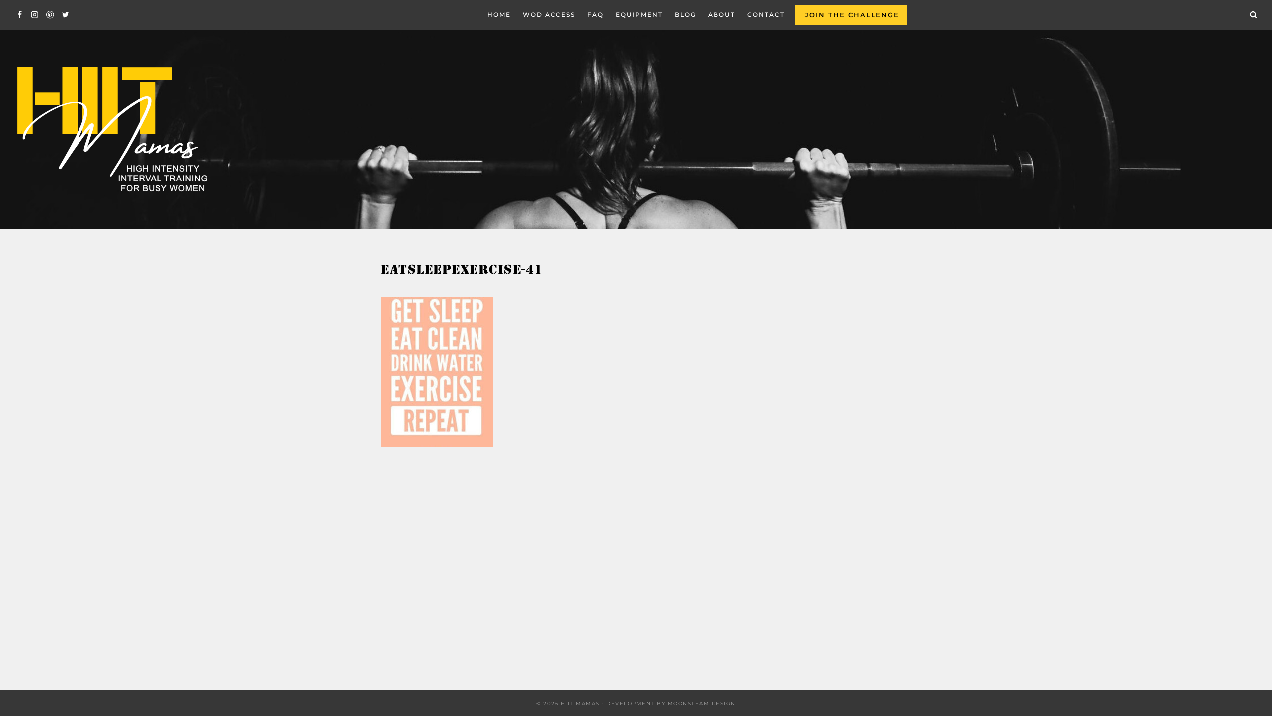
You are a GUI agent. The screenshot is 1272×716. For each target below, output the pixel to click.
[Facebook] (19, 15)
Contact (766, 14)
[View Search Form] (1253, 14)
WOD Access (549, 14)
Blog (685, 14)
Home (499, 14)
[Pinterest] (50, 15)
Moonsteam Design (702, 703)
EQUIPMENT (639, 14)
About (721, 14)
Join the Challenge (852, 15)
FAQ (595, 14)
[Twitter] (65, 15)
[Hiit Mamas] (111, 129)
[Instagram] (35, 15)
